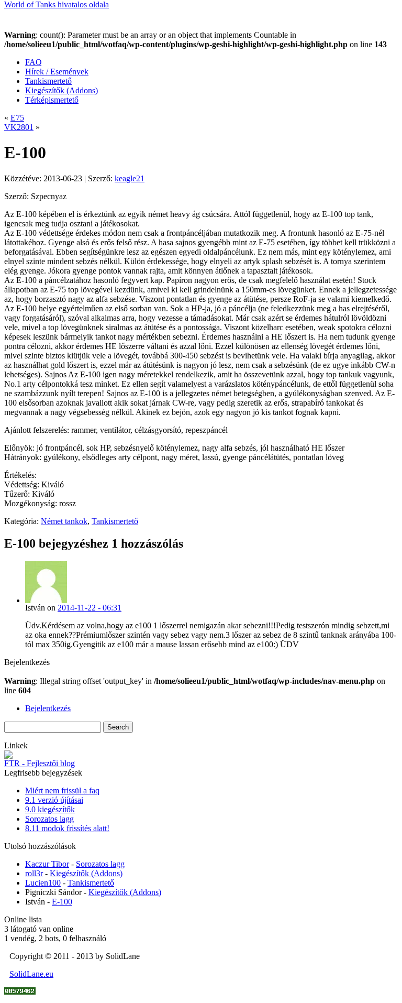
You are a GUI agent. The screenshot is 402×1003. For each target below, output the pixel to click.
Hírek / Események (56, 71)
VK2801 (19, 127)
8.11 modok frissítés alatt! (67, 828)
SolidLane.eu (31, 973)
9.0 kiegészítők (50, 809)
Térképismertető (52, 99)
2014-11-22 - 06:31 (89, 607)
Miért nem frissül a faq (62, 790)
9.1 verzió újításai (54, 799)
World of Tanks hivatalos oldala (56, 4)
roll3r (34, 873)
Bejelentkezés (48, 708)
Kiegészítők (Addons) (61, 90)
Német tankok (64, 521)
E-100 (62, 901)
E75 (17, 117)
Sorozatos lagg (49, 818)
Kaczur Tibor (47, 863)
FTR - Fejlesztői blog (39, 763)
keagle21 (129, 178)
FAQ (33, 62)
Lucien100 (43, 882)
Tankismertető (48, 81)
